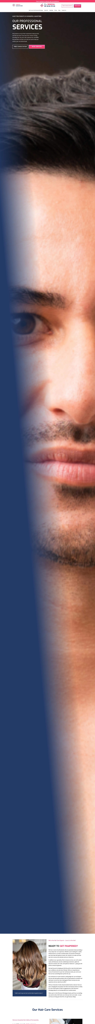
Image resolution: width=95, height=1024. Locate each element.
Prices (55, 10)
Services (51, 10)
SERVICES (27, 27)
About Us (46, 10)
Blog (59, 10)
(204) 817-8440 (19, 6)
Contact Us (64, 10)
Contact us (18, 4)
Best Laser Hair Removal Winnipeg (36, 10)
